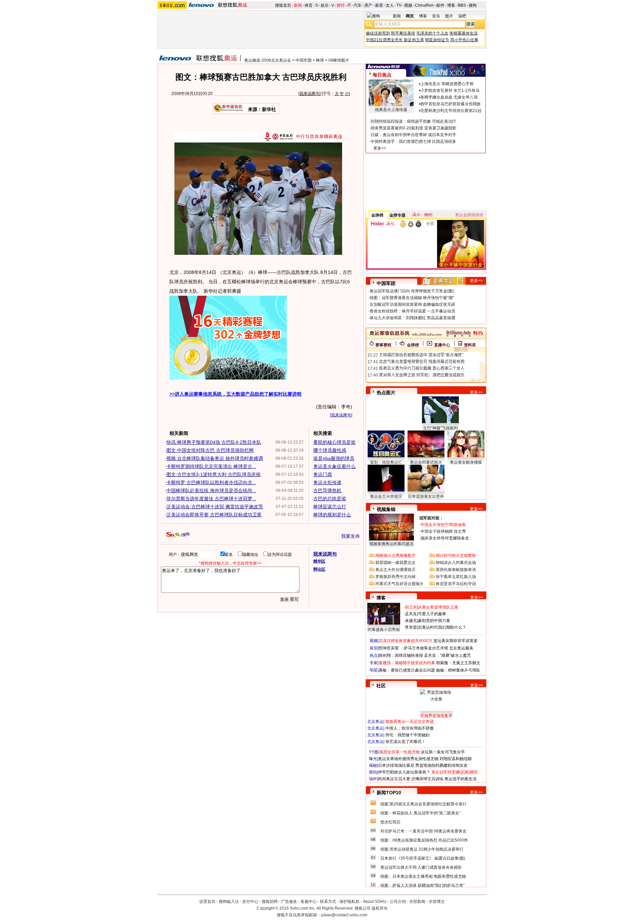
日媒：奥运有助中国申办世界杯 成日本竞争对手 (413, 134)
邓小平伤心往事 (464, 40)
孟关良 (411, 614)
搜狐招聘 (270, 901)
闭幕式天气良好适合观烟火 (399, 583)
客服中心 (309, 901)
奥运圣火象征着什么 (334, 466)
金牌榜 (377, 215)
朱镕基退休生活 (463, 33)
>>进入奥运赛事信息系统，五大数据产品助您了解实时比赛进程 (235, 394)
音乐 (436, 16)
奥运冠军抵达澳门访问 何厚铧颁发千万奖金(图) (412, 291)
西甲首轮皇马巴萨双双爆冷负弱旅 (450, 104)
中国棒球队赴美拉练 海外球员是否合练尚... (211, 490)
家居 (379, 5)
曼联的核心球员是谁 (334, 442)
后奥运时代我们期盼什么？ (442, 627)
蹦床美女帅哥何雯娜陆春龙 (445, 538)
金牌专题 (397, 215)
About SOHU (374, 901)
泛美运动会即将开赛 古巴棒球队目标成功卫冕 (214, 514)
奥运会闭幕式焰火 (426, 462)
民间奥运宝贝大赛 (394, 779)
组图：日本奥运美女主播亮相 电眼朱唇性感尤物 (423, 876)
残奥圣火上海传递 (391, 109)
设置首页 (207, 901)
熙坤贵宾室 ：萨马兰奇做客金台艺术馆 (413, 648)
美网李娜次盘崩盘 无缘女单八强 (449, 97)
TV (398, 5)
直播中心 (442, 345)
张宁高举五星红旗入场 (456, 576)
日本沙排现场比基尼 (396, 765)
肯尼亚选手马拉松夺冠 (456, 583)
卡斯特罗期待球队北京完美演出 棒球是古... (211, 466)
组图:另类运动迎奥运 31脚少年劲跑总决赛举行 (422, 849)
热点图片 (386, 392)
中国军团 (304, 60)
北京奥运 (375, 721)
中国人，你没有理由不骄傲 (409, 728)
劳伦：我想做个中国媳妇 (407, 735)
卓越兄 (411, 620)
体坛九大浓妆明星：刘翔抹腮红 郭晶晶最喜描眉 (412, 317)
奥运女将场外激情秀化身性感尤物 (408, 758)
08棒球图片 (338, 60)
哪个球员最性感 (329, 450)
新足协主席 (414, 40)
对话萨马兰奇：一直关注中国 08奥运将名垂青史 (423, 831)
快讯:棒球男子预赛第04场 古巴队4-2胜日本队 (213, 442)
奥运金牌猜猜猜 (469, 215)
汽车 (358, 5)
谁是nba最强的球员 (333, 458)
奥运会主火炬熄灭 (386, 496)
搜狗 (473, 5)
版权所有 (380, 908)
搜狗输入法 (229, 901)
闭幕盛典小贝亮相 (384, 629)
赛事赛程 (383, 345)
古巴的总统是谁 (329, 498)
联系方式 (328, 901)
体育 (309, 5)
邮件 (440, 5)
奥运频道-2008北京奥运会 (267, 60)
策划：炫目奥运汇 (386, 462)
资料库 (470, 345)
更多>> (379, 148)
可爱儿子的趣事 (432, 614)
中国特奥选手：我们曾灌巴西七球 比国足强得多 (413, 141)
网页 (410, 16)
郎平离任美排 (403, 33)
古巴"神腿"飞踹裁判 (440, 428)
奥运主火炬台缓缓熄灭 (395, 569)
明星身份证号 (437, 40)
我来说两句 (310, 93)
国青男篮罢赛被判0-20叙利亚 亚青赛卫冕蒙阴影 (414, 128)
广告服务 (289, 901)
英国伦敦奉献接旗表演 (456, 569)
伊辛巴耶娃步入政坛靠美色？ (404, 772)
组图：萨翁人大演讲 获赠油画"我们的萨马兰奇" (422, 885)
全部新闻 (417, 901)
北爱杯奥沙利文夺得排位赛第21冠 (450, 110)
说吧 (462, 16)
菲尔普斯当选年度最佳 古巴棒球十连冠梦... (211, 498)
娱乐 (325, 5)
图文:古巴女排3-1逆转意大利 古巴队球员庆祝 (213, 474)
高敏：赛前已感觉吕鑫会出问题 (407, 670)
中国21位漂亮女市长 (384, 40)
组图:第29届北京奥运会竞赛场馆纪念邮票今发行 (423, 804)
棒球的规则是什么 (332, 514)
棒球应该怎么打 (329, 506)
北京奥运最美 (461, 648)
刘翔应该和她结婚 (455, 758)
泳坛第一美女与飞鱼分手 (443, 752)
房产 (368, 5)
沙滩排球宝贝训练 (427, 779)
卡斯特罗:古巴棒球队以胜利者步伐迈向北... (211, 482)
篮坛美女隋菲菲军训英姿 (455, 640)
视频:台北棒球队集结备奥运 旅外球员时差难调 (214, 458)
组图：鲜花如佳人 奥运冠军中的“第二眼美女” (420, 813)
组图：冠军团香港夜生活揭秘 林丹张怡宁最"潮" (412, 297)
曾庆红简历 (390, 822)
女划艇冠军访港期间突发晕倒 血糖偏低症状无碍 (412, 304)
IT (349, 5)
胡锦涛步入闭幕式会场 (456, 562)
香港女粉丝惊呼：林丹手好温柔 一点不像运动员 (412, 311)
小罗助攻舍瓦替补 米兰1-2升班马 (450, 90)
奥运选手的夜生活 (460, 779)
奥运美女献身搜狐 (466, 462)
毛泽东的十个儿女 (432, 33)
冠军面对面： (431, 518)
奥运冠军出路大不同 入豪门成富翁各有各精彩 (421, 867)
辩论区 (319, 569)
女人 (390, 5)
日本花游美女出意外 (426, 496)
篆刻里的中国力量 (434, 620)
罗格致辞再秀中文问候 (395, 576)
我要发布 (350, 536)
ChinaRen (424, 5)
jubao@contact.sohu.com (344, 915)
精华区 (319, 561)
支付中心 (250, 901)
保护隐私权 (349, 901)
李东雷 (411, 627)
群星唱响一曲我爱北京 (395, 562)
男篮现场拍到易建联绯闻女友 (441, 765)
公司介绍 (398, 901)
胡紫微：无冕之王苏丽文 (458, 662)
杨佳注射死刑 (378, 33)
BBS (462, 5)
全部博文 (437, 901)
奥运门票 (322, 474)
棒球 (320, 60)
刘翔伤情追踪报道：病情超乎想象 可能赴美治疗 (413, 121)
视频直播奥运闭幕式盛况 (391, 543)
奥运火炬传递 (327, 482)
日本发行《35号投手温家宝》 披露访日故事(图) (422, 858)
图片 (449, 16)
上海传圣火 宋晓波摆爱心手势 (447, 83)
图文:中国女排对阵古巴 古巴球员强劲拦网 (210, 450)
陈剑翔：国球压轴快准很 (401, 655)
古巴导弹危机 (327, 490)
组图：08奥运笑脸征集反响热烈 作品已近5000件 (424, 840)
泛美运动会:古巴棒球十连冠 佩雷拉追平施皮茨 (214, 506)
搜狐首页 (283, 5)
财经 (341, 5)
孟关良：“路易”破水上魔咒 (447, 655)
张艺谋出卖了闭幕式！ (405, 741)
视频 (408, 5)
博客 (451, 5)
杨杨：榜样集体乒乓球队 (458, 670)
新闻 (298, 5)
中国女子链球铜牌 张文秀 (443, 531)
